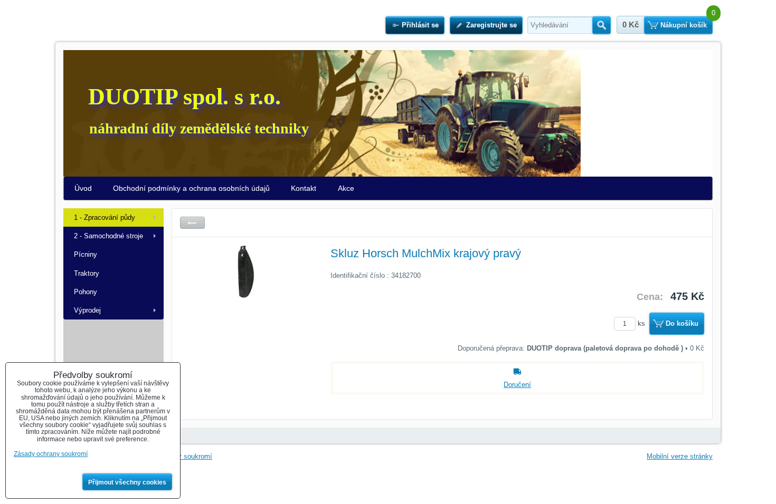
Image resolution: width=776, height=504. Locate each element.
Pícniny (85, 254)
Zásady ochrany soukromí (51, 454)
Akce (346, 188)
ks (642, 323)
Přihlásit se (420, 25)
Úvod (83, 188)
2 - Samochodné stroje (108, 236)
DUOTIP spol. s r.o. (184, 97)
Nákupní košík (683, 25)
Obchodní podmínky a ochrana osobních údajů (191, 188)
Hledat (601, 25)
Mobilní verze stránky (680, 456)
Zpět (192, 223)
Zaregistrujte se (491, 25)
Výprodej (87, 310)
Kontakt (303, 188)
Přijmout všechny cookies (127, 482)
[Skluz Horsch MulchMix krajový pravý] (246, 324)
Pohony (85, 292)
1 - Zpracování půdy (104, 217)
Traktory (86, 273)
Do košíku (682, 323)
